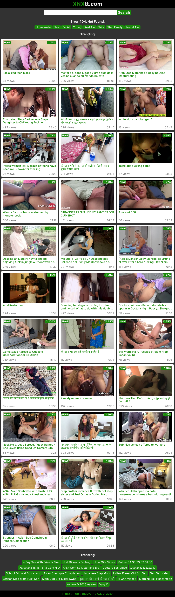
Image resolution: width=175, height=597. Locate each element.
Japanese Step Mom (97, 573)
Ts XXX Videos (126, 578)
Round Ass (132, 27)
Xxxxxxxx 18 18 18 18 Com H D (39, 567)
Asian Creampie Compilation (62, 573)
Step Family (115, 27)
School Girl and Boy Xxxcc (23, 573)
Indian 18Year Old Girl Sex (130, 573)
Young (77, 27)
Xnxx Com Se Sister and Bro (81, 567)
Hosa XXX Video (104, 562)
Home (66, 593)
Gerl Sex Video (159, 573)
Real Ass (89, 27)
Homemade (43, 27)
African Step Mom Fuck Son (21, 578)
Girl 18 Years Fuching (77, 562)
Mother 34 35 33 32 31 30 (135, 562)
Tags (76, 593)
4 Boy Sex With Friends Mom (41, 562)
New (56, 27)
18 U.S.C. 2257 (103, 593)
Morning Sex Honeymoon (155, 578)
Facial (66, 27)
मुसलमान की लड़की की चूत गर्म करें (96, 578)
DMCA (86, 593)
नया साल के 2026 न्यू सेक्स (81, 584)
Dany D (103, 584)
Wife (101, 27)
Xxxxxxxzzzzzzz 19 (143, 567)
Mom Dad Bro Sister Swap (59, 578)
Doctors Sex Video (115, 567)
